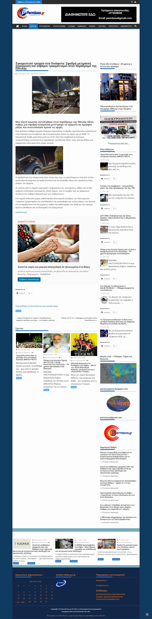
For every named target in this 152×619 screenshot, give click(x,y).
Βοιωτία (33, 26)
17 (46, 595)
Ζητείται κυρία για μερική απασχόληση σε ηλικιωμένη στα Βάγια (54, 267)
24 (46, 598)
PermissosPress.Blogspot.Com (107, 599)
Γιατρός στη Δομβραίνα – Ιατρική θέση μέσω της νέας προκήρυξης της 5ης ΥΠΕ (117, 187)
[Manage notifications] (147, 614)
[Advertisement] (76, 45)
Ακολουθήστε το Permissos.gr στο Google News (37, 306)
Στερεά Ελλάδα (59, 26)
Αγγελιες (16, 563)
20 (24, 598)
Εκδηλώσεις (31, 563)
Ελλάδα (71, 26)
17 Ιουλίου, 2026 (81, 540)
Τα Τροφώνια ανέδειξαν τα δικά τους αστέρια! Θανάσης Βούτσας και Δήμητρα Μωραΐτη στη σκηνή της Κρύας (117, 322)
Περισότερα (113, 26)
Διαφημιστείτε (126, 26)
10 (46, 592)
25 (52, 598)
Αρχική (24, 26)
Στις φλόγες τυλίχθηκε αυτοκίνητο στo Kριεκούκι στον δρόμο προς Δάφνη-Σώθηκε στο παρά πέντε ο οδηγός (117, 507)
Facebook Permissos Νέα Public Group (110, 594)
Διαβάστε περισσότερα (29, 279)
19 (18, 598)
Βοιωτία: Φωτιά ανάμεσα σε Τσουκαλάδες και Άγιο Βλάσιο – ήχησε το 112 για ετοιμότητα (118, 483)
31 (46, 601)
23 (41, 598)
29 (35, 601)
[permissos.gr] (17, 26)
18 (52, 595)
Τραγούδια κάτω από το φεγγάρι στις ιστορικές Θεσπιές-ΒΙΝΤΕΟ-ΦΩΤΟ (116, 155)
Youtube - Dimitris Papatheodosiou (109, 596)
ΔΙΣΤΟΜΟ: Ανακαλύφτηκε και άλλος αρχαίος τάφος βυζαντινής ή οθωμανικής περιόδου (118, 218)
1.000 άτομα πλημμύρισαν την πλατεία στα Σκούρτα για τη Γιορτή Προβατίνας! (118, 518)
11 (52, 592)
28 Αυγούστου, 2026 (23, 350)
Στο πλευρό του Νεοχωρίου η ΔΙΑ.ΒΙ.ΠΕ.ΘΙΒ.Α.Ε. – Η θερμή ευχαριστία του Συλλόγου (117, 288)
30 (41, 601)
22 (35, 598)
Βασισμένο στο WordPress (57, 616)
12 (18, 595)
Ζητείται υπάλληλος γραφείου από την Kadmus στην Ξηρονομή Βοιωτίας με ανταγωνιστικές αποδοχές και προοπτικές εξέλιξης (117, 470)
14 (30, 595)
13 (24, 595)
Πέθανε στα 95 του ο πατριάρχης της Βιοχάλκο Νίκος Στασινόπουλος (79, 319)
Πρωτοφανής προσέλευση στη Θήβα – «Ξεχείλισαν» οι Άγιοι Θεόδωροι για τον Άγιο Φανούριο (117, 495)
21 (30, 598)
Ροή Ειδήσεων (44, 26)
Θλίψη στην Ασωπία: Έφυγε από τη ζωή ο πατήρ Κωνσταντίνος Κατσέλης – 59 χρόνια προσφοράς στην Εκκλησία (118, 251)
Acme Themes (99, 616)
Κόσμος (92, 26)
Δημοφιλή (82, 26)
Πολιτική (101, 26)
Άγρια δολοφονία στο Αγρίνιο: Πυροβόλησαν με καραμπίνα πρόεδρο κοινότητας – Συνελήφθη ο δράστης (35, 319)
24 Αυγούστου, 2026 (40, 540)
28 (30, 601)
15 (35, 595)
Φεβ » (23, 602)
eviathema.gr (21, 212)
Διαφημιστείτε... (102, 585)
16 (41, 595)
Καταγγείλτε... (101, 580)
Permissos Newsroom (39, 74)
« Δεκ (18, 602)
